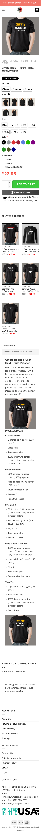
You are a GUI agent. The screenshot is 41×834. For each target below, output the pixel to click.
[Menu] (3, 10)
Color (5, 137)
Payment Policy (9, 763)
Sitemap (6, 738)
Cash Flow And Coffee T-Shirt (8, 290)
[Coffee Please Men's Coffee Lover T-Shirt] (30, 234)
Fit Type (6, 83)
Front (9, 159)
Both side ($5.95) (15, 167)
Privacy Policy (8, 728)
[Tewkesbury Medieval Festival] (19, 10)
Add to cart (26, 184)
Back (9, 163)
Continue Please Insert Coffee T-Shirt (30, 290)
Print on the (7, 155)
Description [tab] (9, 346)
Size (4, 119)
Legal (4, 772)
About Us (6, 719)
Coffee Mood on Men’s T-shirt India (9, 330)
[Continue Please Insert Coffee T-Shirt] (30, 273)
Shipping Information (12, 758)
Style (5, 94)
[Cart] (37, 10)
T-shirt (24, 61)
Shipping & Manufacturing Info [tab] (18, 352)
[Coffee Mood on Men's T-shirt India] (10, 313)
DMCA (5, 768)
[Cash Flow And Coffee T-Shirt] (10, 273)
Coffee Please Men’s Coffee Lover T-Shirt (30, 250)
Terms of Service (10, 733)
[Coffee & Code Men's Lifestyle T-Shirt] (10, 234)
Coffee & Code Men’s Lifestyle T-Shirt (10, 250)
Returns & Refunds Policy (14, 724)
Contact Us (7, 753)
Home (4, 61)
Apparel (14, 61)
